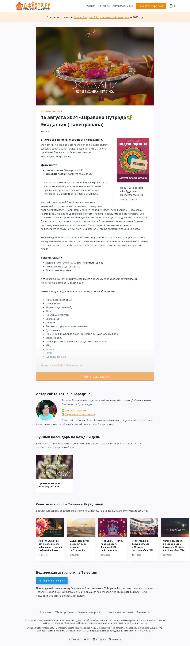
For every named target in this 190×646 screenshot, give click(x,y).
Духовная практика (51, 111)
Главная (90, 5)
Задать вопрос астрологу (80, 414)
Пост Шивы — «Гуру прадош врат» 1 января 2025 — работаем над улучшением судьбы (112, 547)
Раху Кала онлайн (122, 5)
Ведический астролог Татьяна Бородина (59, 620)
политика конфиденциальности (129, 623)
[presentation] (54, 467)
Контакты (104, 5)
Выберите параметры (133, 206)
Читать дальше (95, 377)
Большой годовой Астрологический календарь (101, 17)
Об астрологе (64, 612)
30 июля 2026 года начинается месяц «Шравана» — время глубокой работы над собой (50, 547)
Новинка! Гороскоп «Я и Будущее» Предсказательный (131, 191)
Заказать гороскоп (151, 6)
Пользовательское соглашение (94, 623)
